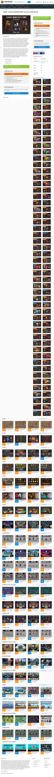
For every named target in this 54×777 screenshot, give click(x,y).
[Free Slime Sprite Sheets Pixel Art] (33, 564)
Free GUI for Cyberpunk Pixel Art (9, 595)
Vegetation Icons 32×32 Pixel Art (35, 595)
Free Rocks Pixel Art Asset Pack (48, 695)
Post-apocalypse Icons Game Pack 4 (48, 472)
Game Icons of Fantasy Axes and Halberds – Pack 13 (48, 486)
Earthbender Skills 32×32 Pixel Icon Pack (9, 443)
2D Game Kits (9, 653)
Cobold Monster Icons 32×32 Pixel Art (48, 443)
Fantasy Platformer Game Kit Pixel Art (9, 652)
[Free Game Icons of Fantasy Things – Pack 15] (20, 482)
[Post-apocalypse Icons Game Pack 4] (46, 467)
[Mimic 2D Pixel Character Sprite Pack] (20, 633)
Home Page (5, 9)
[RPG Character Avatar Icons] (7, 482)
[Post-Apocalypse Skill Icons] (20, 467)
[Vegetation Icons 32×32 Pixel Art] (33, 590)
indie (18, 9)
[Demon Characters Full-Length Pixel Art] (7, 619)
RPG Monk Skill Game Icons (35, 500)
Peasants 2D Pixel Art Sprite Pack (48, 638)
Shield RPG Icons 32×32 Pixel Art (48, 429)
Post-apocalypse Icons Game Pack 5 (35, 472)
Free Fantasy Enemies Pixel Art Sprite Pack (9, 569)
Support (46, 762)
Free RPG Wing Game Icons (22, 500)
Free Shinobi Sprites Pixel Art (22, 543)
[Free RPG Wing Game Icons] (20, 496)
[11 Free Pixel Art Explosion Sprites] (33, 676)
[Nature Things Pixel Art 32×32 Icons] (33, 424)
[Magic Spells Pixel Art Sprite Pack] (46, 747)
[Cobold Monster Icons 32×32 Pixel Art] (46, 439)
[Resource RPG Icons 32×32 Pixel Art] (7, 424)
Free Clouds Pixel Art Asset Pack (22, 695)
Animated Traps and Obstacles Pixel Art (48, 652)
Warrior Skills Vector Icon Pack (22, 457)
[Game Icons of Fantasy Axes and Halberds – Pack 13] (46, 482)
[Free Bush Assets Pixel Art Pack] (7, 690)
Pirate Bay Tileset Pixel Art (48, 709)
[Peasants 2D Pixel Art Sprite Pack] (46, 633)
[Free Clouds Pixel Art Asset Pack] (20, 690)
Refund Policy (35, 764)
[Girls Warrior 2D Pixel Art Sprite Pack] (7, 539)
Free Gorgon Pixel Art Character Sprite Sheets (35, 638)
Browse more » (44, 433)
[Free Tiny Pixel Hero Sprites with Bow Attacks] (7, 747)
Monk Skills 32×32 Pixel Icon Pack (35, 443)
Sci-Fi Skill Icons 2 (9, 529)
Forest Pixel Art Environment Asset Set (35, 557)
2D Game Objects (9, 610)
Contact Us (46, 767)
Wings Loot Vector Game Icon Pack (35, 457)
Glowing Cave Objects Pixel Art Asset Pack (48, 723)
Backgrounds (3, 7)
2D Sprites (8, 544)
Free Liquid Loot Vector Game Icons (48, 457)
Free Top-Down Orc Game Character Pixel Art (9, 723)
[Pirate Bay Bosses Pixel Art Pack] (20, 705)
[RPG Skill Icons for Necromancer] (46, 510)
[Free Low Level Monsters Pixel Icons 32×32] (20, 439)
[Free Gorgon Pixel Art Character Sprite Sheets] (33, 633)
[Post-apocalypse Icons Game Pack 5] (33, 467)
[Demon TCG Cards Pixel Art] (33, 605)
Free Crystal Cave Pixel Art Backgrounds (48, 666)
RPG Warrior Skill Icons (9, 500)
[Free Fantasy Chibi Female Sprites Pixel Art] (46, 576)
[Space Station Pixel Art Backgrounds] (7, 662)
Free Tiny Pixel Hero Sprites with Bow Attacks (9, 752)
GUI (27, 5)
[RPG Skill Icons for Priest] (20, 510)
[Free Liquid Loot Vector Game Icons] (46, 453)
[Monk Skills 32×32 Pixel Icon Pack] (33, 439)
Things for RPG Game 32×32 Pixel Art (22, 429)
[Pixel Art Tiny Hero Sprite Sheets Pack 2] (33, 747)
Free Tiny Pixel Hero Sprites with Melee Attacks (22, 752)
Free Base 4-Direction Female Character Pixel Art (22, 723)
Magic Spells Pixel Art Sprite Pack (48, 752)
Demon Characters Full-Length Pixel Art (9, 623)
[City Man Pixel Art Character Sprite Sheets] (20, 733)
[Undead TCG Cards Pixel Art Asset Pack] (7, 605)
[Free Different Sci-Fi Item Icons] (20, 524)
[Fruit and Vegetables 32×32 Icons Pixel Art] (20, 590)
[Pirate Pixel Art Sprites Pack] (33, 705)
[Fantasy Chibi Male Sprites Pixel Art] (7, 576)
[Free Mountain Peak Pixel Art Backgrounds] (33, 662)
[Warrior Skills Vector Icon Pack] (20, 453)
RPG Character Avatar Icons (9, 486)
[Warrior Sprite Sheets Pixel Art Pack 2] (46, 564)
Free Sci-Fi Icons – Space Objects (48, 529)
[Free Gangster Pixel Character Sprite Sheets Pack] (33, 733)
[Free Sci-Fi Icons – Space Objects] (46, 524)
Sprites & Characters (20, 5)
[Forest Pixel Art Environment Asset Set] (33, 553)
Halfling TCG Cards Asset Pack (48, 609)
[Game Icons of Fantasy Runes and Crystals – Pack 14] (33, 482)
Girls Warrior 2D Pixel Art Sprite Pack (9, 543)
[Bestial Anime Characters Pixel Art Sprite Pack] (33, 539)
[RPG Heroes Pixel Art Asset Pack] (20, 564)
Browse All (3, 5)
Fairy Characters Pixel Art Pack (22, 623)
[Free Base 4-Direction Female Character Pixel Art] (20, 719)
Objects (20, 7)
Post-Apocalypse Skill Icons (22, 472)
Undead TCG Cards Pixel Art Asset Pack (9, 609)
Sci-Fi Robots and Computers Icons (35, 529)
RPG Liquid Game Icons (48, 500)
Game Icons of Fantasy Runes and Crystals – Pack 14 (35, 486)
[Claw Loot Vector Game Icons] (7, 453)
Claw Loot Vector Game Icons (9, 457)
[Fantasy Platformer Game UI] (20, 647)
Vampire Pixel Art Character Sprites (48, 543)
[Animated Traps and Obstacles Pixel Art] (46, 647)
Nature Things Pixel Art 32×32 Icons (35, 429)
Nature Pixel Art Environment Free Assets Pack (9, 557)
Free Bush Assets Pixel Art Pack (9, 695)
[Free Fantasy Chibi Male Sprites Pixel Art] (20, 576)
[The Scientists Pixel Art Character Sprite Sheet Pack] (7, 733)
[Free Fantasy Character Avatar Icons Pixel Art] (33, 647)
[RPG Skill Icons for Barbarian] (7, 510)
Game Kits (12, 5)
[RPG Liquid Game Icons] (46, 496)
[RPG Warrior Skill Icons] (7, 496)
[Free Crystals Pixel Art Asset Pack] (33, 690)
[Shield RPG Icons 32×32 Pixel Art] (46, 424)
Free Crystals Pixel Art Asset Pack (35, 695)
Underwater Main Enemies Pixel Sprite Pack (9, 709)
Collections (45, 5)
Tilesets (14, 7)
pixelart (32, 9)
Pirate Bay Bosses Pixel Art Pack (22, 709)
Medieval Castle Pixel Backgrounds (22, 666)
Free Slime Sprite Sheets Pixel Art (35, 569)
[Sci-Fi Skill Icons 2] (7, 524)
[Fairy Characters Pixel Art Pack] (20, 619)
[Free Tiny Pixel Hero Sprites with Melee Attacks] (20, 747)
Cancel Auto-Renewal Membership (47, 765)
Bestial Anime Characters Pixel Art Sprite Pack (35, 543)
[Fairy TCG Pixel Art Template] (20, 605)
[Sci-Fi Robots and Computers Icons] (33, 524)
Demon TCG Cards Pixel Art (35, 609)
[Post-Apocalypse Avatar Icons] (7, 467)
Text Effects (26, 7)
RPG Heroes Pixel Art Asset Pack (22, 569)
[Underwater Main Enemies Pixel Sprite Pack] (7, 705)
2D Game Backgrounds (10, 667)
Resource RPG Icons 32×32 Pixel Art (9, 429)
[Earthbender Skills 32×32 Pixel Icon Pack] (7, 439)
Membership (40, 2)
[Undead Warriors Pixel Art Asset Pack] (46, 619)
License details (6, 90)
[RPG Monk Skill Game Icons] (33, 496)
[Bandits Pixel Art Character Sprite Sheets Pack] (46, 733)
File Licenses (35, 762)
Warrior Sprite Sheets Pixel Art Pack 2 (48, 569)
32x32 (14, 9)
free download (16, 93)
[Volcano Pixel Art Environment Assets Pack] (46, 553)
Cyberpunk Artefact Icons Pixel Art (48, 595)
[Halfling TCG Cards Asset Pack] (46, 605)
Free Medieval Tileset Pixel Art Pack (22, 557)
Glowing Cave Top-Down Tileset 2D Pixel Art (35, 723)
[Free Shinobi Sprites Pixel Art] (20, 539)
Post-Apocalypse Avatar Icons (9, 472)
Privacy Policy (36, 766)
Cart (52, 2)
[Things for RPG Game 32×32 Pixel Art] (20, 424)
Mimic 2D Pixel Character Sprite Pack (22, 638)
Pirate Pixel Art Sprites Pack (35, 709)
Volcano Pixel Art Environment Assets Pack (48, 557)
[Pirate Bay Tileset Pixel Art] (46, 705)
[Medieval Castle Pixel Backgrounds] (20, 662)
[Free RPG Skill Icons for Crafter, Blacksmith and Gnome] (33, 510)
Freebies (51, 5)
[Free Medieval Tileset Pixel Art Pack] (20, 553)
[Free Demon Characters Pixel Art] (33, 619)
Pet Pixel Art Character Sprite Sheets (9, 638)
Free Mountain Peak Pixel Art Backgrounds (35, 666)
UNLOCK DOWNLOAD (17, 74)
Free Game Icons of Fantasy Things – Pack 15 (22, 486)
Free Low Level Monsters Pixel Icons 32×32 (22, 443)
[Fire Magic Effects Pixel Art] (20, 676)
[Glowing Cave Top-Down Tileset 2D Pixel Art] (33, 719)
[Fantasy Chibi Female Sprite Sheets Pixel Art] (33, 576)
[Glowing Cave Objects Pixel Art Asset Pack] (46, 719)
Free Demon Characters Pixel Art (35, 623)
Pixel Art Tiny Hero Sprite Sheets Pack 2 (35, 752)
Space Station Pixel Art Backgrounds (9, 666)
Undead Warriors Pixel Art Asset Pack (48, 623)
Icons (9, 7)
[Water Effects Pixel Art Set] (7, 676)
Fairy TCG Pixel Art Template (22, 609)
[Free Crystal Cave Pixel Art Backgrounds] (46, 662)
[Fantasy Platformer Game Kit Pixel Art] (7, 647)
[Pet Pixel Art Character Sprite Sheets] (7, 633)
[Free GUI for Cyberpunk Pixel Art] (7, 590)
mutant (27, 9)
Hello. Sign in (47, 2)
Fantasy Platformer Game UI (22, 652)
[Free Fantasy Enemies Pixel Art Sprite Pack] (7, 564)
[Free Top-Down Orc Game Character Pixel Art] (7, 719)
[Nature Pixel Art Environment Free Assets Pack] (7, 553)
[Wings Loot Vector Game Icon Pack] (33, 453)
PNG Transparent (44, 61)
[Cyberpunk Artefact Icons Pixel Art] (46, 590)
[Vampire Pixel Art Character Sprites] (46, 539)
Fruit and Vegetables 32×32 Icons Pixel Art (22, 595)
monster (23, 9)
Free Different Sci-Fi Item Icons (22, 529)
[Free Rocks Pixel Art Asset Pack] (46, 690)
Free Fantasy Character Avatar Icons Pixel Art (35, 652)
